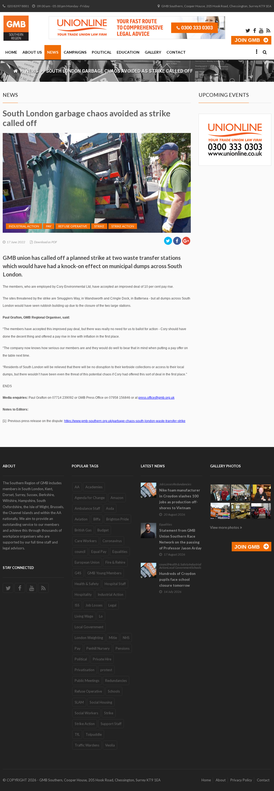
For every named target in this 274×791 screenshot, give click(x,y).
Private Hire (102, 659)
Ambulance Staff (87, 508)
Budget (103, 530)
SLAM (79, 702)
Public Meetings (87, 680)
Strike (99, 226)
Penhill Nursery (98, 648)
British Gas (83, 530)
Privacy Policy (241, 780)
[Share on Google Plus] (186, 241)
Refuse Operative (72, 226)
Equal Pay (98, 551)
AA (77, 487)
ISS (77, 605)
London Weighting (89, 637)
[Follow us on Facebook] (19, 588)
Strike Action (122, 226)
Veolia (110, 745)
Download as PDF (45, 242)
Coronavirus (112, 541)
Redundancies (116, 680)
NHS (126, 637)
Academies (93, 487)
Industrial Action (24, 226)
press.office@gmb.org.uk (156, 398)
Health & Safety (87, 584)
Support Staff (111, 724)
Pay (48, 226)
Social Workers (86, 713)
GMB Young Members (104, 573)
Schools (114, 691)
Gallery (153, 52)
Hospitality (83, 594)
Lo (101, 616)
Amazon (117, 498)
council (80, 551)
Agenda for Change (90, 498)
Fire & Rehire (115, 562)
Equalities (119, 551)
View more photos (224, 527)
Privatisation (84, 670)
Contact (176, 52)
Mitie (113, 637)
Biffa (96, 519)
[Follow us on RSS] (43, 588)
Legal (112, 605)
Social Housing (101, 702)
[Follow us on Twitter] (8, 588)
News (52, 52)
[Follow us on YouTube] (31, 588)
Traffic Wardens (87, 745)
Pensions (123, 648)
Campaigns (75, 52)
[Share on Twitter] (168, 241)
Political (101, 52)
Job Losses (93, 605)
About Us (32, 52)
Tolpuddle (94, 734)
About (221, 780)
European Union (87, 562)
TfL (77, 734)
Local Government (89, 627)
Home (11, 52)
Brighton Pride (117, 519)
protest (106, 670)
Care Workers (86, 541)
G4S (78, 573)
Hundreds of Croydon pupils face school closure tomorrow (177, 579)
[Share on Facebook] (177, 241)
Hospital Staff (115, 584)
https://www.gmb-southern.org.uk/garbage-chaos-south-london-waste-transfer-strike (124, 421)
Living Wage (84, 616)
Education (128, 52)
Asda (110, 508)
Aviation (81, 519)
